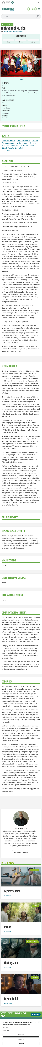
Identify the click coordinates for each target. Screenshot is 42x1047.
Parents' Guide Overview (14, 125)
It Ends (7, 927)
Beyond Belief (11, 998)
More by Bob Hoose (21, 852)
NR (2, 31)
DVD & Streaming (7, 24)
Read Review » (8, 896)
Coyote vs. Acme (12, 891)
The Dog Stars (11, 963)
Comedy (6, 31)
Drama (11, 31)
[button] (39, 9)
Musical (15, 31)
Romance (20, 31)
